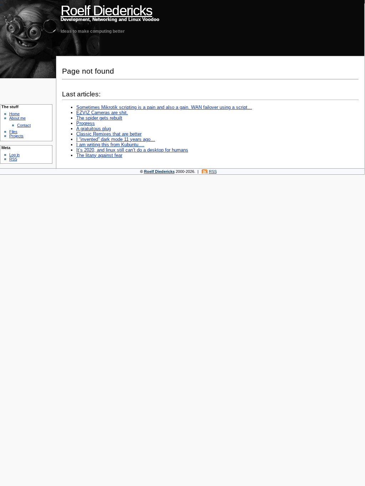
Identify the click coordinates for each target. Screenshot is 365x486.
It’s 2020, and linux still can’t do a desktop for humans (132, 150)
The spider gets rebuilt (99, 118)
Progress (85, 123)
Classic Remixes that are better (109, 134)
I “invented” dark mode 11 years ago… (115, 139)
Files (13, 132)
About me (17, 118)
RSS (13, 159)
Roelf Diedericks (106, 10)
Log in (14, 155)
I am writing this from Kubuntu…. (110, 144)
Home (14, 114)
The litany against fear (99, 155)
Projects (16, 136)
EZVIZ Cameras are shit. (102, 112)
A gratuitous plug (93, 128)
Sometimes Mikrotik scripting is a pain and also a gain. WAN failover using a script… (164, 107)
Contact (24, 125)
